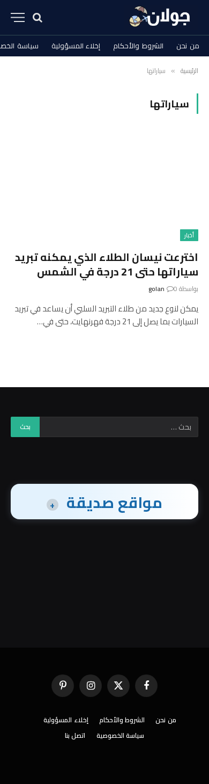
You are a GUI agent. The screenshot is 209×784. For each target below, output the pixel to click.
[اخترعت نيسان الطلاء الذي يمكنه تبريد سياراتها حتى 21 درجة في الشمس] (104, 188)
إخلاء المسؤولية (76, 45)
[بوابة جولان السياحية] (161, 17)
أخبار (189, 235)
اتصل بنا (75, 735)
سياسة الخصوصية (120, 735)
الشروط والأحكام (138, 45)
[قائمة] (18, 17)
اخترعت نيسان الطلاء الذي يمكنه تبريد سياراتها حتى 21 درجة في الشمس (106, 264)
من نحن (187, 45)
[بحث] (37, 17)
